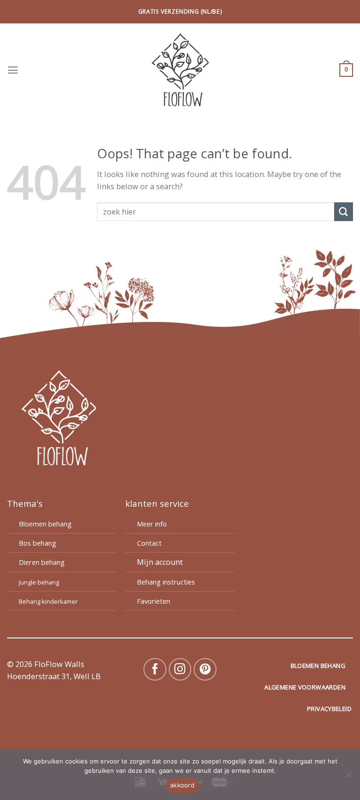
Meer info (152, 523)
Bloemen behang (45, 523)
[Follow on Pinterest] (205, 669)
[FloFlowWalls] (180, 70)
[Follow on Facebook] (154, 669)
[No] (348, 777)
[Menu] (13, 70)
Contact (149, 543)
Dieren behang (42, 562)
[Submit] (343, 211)
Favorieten (153, 601)
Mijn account (160, 562)
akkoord (182, 785)
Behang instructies (166, 581)
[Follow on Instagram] (180, 669)
